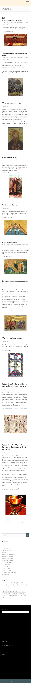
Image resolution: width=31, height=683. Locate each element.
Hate (12, 589)
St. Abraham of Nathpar (8, 554)
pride (24, 593)
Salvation (10, 595)
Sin (18, 595)
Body (8, 582)
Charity (18, 582)
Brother (11, 582)
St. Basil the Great (23, 159)
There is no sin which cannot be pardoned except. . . (14, 54)
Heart (15, 589)
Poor (17, 593)
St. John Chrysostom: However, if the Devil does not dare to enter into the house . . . (15, 385)
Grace (8, 589)
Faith (25, 584)
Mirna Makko (6, 24)
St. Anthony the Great (24, 206)
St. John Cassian (6, 568)
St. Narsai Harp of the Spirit (9, 572)
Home (9, 9)
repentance (5, 595)
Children (22, 582)
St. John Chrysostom (24, 388)
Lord (16, 591)
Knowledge (12, 591)
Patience (9, 593)
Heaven (18, 589)
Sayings (18, 22)
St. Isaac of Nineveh (24, 22)
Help (22, 589)
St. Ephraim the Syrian (7, 564)
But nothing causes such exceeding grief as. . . (15, 282)
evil (22, 584)
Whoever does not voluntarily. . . (11, 103)
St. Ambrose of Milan (24, 244)
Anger (4, 582)
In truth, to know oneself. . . (10, 157)
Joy (8, 591)
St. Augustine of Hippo (7, 560)
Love (19, 591)
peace (14, 593)
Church (4, 584)
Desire (15, 584)
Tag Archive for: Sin (6, 8)
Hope (26, 589)
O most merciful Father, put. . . (11, 242)
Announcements (6, 544)
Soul (21, 595)
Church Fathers (13, 22)
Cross (8, 584)
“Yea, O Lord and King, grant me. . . (12, 338)
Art (3, 546)
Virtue (4, 597)
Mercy (23, 591)
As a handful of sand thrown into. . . (12, 20)
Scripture (15, 595)
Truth (25, 595)
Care (15, 582)
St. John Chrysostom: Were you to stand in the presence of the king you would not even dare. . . (15, 447)
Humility (4, 591)
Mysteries (5, 593)
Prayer (20, 593)
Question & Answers (7, 550)
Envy (19, 584)
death (12, 584)
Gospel (4, 589)
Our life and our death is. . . (10, 205)
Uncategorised (5, 574)
